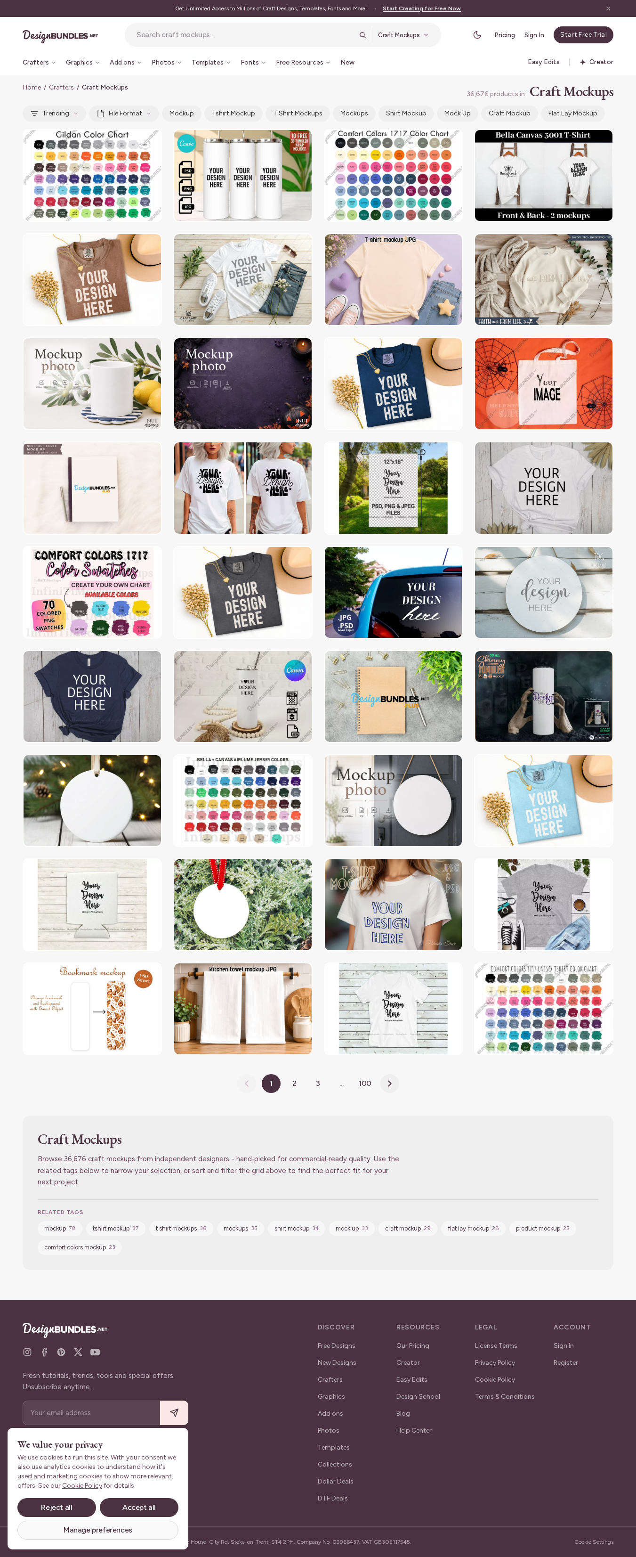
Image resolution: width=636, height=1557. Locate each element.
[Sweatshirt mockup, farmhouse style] (543, 279)
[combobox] (245, 35)
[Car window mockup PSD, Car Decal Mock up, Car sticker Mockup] (393, 592)
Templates (334, 1447)
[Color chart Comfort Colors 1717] (393, 175)
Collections (335, 1464)
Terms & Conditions (505, 1397)
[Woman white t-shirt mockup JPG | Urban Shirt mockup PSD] (393, 904)
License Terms (496, 1346)
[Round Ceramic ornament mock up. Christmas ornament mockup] (92, 800)
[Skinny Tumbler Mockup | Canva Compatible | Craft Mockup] (243, 175)
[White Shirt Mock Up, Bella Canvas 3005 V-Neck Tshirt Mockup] (393, 1008)
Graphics (331, 1397)
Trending (55, 113)
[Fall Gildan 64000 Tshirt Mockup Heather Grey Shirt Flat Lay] (543, 904)
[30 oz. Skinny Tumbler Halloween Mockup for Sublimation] (543, 696)
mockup (181, 113)
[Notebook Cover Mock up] (92, 487)
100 (365, 1083)
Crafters (61, 87)
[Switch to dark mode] (477, 34)
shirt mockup (406, 113)
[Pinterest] (61, 1352)
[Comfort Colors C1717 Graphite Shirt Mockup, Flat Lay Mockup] (243, 592)
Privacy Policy (495, 1363)
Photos (328, 1431)
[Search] (362, 35)
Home (32, 87)
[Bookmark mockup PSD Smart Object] (92, 1008)
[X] (78, 1352)
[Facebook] (44, 1352)
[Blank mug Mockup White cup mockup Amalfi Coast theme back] (92, 383)
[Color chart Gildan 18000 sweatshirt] (92, 175)
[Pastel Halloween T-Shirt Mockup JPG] (393, 279)
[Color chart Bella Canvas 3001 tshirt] (243, 800)
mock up (457, 113)
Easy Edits (411, 1380)
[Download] (129, 142)
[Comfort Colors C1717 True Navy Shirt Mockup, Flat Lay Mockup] (393, 383)
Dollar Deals (336, 1481)
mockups (354, 113)
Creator (408, 1363)
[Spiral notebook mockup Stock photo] (393, 696)
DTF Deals (333, 1498)
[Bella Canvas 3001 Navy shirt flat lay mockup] (92, 696)
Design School (418, 1397)
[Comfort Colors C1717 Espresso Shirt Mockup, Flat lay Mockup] (92, 279)
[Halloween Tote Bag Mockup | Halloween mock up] (543, 383)
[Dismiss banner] (608, 8)
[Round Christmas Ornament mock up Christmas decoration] (243, 904)
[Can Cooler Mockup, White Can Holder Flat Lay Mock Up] (92, 904)
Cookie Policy (495, 1380)
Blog (403, 1414)
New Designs (337, 1363)
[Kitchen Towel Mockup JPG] (243, 1008)
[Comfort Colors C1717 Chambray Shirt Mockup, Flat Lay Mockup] (543, 800)
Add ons (330, 1414)
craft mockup (510, 113)
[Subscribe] (174, 1413)
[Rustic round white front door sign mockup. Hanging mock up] (543, 592)
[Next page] (389, 1083)
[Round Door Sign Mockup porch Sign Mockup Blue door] (393, 800)
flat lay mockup (572, 113)
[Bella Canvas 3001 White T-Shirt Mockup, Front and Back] (543, 175)
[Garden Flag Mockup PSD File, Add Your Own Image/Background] (393, 487)
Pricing (504, 35)
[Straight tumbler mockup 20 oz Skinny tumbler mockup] (243, 696)
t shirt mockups (297, 113)
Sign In (534, 35)
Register (566, 1363)
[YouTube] (95, 1352)
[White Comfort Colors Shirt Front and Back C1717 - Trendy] (243, 487)
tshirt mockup (233, 113)
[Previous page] (246, 1083)
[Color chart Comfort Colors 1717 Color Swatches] (92, 592)
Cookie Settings (593, 1542)
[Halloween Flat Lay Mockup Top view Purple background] (243, 383)
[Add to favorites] (148, 142)
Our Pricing (412, 1346)
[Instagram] (27, 1352)
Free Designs (336, 1346)
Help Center (414, 1431)
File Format (125, 113)
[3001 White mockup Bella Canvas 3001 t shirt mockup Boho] (543, 487)
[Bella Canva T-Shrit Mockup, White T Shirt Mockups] (243, 279)
